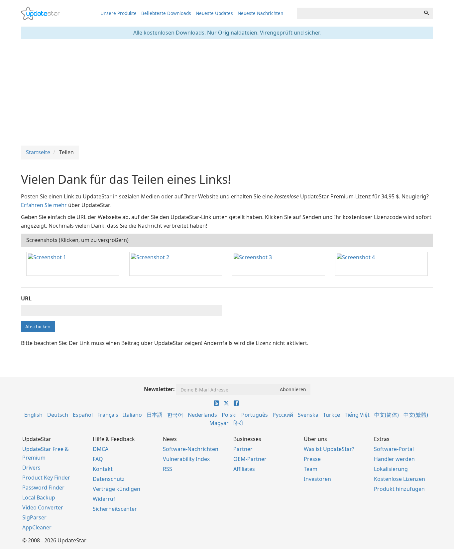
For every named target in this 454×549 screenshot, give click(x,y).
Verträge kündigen (116, 489)
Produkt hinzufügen (399, 489)
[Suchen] (426, 13)
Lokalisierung (391, 469)
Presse (312, 459)
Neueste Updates (214, 13)
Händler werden (394, 459)
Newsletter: (159, 389)
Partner (243, 449)
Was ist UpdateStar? (329, 449)
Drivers (31, 467)
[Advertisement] (227, 92)
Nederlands (202, 414)
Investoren (317, 479)
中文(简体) (386, 414)
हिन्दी (238, 423)
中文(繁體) (415, 414)
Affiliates (244, 469)
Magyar (219, 423)
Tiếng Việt (357, 414)
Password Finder (43, 487)
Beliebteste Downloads (166, 13)
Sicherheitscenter (115, 508)
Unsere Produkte (118, 13)
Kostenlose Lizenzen (399, 479)
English (33, 414)
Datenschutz (109, 479)
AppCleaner (37, 527)
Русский (283, 414)
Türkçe (331, 414)
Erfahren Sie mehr (44, 205)
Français (107, 414)
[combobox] (358, 13)
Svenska (308, 414)
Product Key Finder (46, 477)
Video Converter (42, 507)
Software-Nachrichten (190, 449)
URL (26, 298)
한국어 (175, 414)
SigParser (34, 517)
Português (254, 414)
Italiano (132, 414)
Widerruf (104, 498)
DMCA (100, 449)
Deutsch (57, 414)
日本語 (155, 414)
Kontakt (103, 469)
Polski (229, 414)
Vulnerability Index (186, 459)
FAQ (98, 459)
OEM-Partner (250, 459)
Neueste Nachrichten (260, 13)
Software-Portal (394, 449)
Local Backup (38, 497)
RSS (167, 469)
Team (310, 469)
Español (83, 414)
